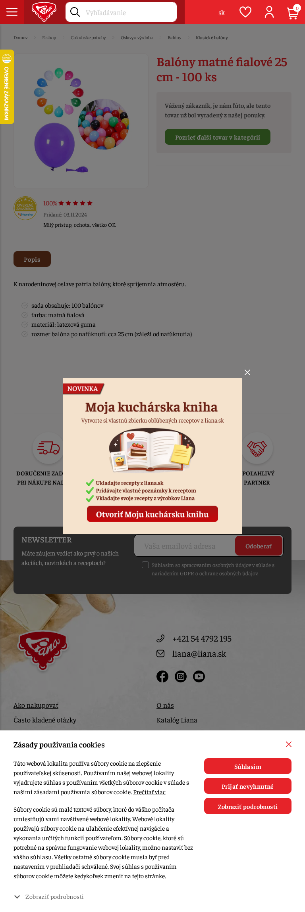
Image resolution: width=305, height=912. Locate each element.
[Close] (247, 372)
